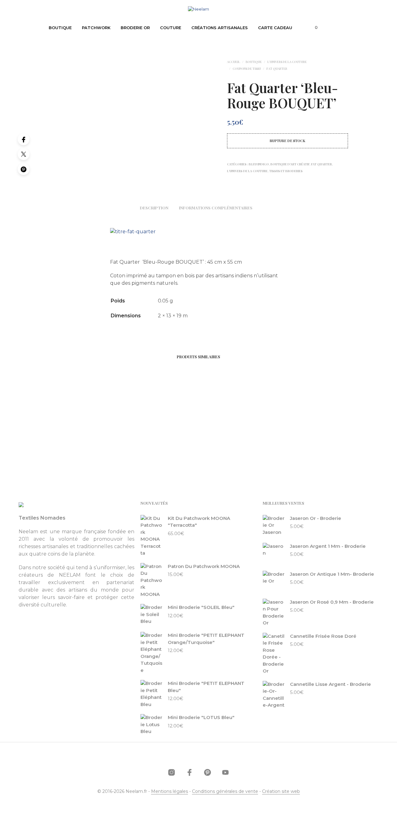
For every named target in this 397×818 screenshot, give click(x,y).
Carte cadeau (275, 27)
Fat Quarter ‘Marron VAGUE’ (90, 443)
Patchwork (96, 27)
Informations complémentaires (215, 207)
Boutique (60, 27)
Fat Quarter (276, 68)
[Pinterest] (23, 169)
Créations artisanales (219, 27)
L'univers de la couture (287, 62)
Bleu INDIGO (259, 164)
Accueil (233, 62)
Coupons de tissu (247, 68)
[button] (313, 28)
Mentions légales (169, 791)
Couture (170, 27)
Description (154, 207)
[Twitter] (23, 154)
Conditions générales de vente (225, 791)
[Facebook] (23, 139)
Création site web (281, 791)
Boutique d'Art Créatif (290, 164)
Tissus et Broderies (286, 171)
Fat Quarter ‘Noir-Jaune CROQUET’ (163, 443)
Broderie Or (135, 27)
